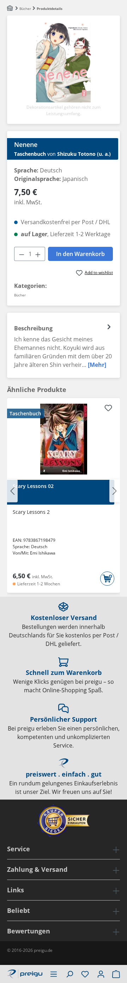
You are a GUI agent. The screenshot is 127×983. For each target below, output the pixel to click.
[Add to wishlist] (108, 409)
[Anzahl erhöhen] (38, 254)
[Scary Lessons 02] (63, 439)
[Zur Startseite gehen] (24, 973)
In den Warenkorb (80, 254)
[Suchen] (69, 974)
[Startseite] (10, 8)
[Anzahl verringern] (21, 254)
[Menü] (53, 974)
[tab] (63, 345)
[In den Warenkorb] (107, 579)
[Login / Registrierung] (101, 974)
